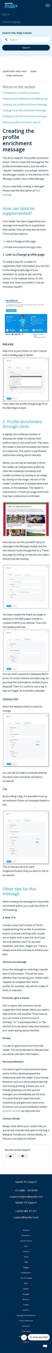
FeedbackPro (26, 1273)
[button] (47, 5)
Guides (33, 71)
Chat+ (26, 1246)
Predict (26, 1305)
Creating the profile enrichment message (25, 104)
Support (26, 1342)
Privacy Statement (26, 1321)
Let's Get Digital (26, 1278)
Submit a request (11, 22)
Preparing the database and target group (25, 98)
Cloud (26, 1257)
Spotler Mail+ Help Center (15, 71)
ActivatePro (26, 1235)
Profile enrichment (14, 75)
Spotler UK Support (26, 1202)
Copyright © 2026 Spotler (26, 1315)
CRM (26, 1262)
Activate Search (26, 1241)
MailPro (26, 1289)
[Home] (10, 5)
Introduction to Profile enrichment (21, 92)
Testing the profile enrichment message (24, 110)
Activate (26, 1230)
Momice (26, 1299)
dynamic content (11, 1110)
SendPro (26, 1310)
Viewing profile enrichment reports (22, 122)
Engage (26, 1267)
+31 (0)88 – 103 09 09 (26, 1190)
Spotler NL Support (26, 1182)
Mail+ (26, 1283)
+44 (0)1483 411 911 (26, 1211)
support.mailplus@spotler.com (26, 1196)
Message (26, 1294)
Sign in (6, 14)
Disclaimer (26, 1326)
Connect (26, 1251)
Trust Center (26, 1331)
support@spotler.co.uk (26, 1217)
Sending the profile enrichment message (25, 116)
